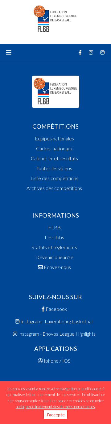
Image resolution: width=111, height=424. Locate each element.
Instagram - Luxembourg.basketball (56, 321)
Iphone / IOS (57, 361)
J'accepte (55, 414)
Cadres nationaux (54, 148)
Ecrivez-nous (57, 267)
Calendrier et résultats (54, 158)
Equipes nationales (54, 138)
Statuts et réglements (54, 247)
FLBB (54, 227)
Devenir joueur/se (54, 257)
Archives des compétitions (54, 188)
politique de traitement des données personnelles (55, 406)
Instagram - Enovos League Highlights (56, 334)
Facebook (56, 309)
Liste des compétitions (54, 178)
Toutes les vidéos (54, 168)
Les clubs (54, 237)
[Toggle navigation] (8, 52)
